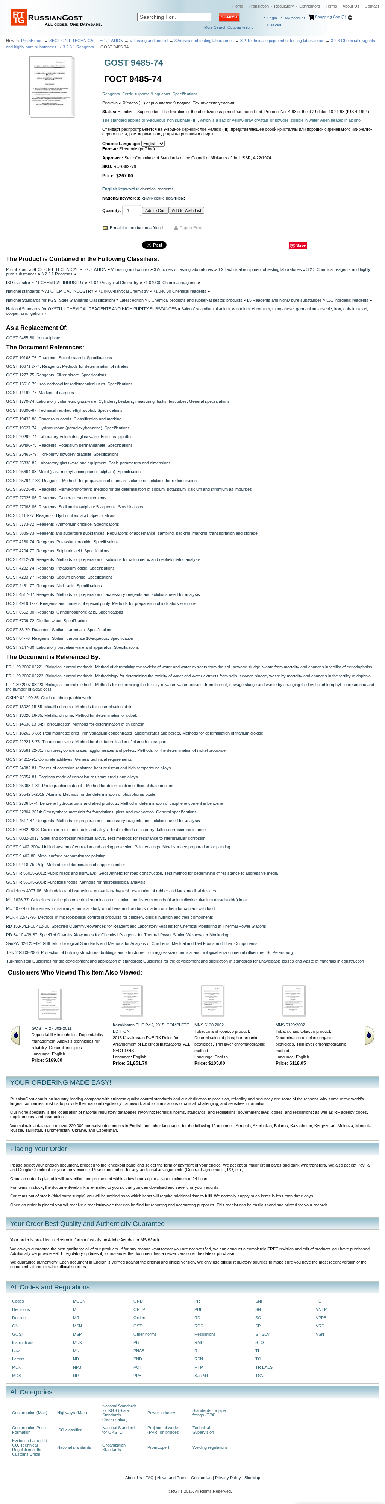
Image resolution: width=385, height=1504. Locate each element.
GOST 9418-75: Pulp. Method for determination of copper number (65, 864)
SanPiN (201, 1375)
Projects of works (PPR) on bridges (163, 1429)
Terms (331, 6)
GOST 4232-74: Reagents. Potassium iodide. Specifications (60, 568)
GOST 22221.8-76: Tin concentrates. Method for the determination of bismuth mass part (86, 741)
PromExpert (32, 40)
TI (257, 1350)
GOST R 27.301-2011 (51, 1028)
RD (197, 1317)
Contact (372, 6)
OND (138, 1301)
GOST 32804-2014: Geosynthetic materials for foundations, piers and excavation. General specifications (101, 812)
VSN (320, 1334)
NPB (77, 1367)
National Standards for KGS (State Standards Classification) (60, 300)
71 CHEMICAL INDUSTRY (59, 282)
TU (318, 1301)
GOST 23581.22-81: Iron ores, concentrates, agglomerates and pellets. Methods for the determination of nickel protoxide (116, 750)
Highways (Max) (72, 1412)
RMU (199, 1342)
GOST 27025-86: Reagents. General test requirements (56, 498)
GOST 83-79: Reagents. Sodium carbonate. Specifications (59, 629)
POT (137, 1367)
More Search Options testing (229, 27)
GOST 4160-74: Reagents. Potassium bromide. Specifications (62, 542)
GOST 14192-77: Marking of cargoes (40, 392)
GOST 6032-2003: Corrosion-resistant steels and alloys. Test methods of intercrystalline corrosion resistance (106, 829)
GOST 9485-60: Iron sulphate (33, 338)
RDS (198, 1326)
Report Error (191, 227)
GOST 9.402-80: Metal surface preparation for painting (55, 856)
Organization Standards (114, 1447)
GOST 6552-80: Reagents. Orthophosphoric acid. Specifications (64, 612)
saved (274, 25)
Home (237, 6)
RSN (198, 1359)
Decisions (21, 1309)
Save (301, 245)
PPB (137, 1375)
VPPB (321, 1317)
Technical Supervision (203, 1429)
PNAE (138, 1350)
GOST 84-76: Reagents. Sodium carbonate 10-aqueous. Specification (69, 638)
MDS (16, 1375)
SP (258, 1326)
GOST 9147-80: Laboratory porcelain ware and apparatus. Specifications (72, 647)
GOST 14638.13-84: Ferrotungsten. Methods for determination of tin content (75, 724)
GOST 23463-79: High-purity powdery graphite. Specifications (62, 454)
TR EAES (264, 1367)
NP (76, 1375)
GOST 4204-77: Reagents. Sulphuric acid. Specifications (57, 551)
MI (75, 1309)
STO (259, 1342)
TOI (258, 1359)
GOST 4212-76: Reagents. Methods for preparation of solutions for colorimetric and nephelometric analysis (103, 559)
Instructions (22, 1342)
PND (137, 1359)
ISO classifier (18, 282)
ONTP (139, 1309)
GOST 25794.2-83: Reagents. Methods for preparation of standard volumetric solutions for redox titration (101, 480)
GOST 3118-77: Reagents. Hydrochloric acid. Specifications (60, 515)
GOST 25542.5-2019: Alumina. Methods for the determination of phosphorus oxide (80, 794)
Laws (17, 1350)
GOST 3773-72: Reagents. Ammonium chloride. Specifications (62, 524)
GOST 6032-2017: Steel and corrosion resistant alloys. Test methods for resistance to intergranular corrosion (105, 838)
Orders (140, 1317)
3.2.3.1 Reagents (78, 47)
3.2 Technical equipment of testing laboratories (282, 40)
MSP (77, 1334)
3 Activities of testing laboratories (204, 40)
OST (137, 1326)
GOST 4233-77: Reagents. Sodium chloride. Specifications (59, 577)
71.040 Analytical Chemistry (113, 282)
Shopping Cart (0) (330, 17)
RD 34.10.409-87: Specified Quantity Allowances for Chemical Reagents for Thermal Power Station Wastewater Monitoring (117, 935)
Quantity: (111, 210)
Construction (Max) (29, 1412)
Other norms (145, 1334)
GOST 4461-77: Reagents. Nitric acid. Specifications (54, 585)
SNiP (259, 1301)
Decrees (20, 1317)
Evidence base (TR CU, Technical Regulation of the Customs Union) (29, 1447)
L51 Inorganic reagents (347, 300)
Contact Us (201, 1477)
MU (76, 1350)
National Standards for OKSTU (34, 309)
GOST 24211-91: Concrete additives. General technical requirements (69, 759)
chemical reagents (157, 189)
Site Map (252, 1477)
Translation (259, 6)
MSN (77, 1326)
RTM (198, 1367)
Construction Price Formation (29, 1429)
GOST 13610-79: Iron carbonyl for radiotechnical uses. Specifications (69, 384)
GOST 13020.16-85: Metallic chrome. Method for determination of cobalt (71, 715)
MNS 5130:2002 (209, 1025)
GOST (18, 1334)
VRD (320, 1326)
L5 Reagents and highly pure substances (284, 300)
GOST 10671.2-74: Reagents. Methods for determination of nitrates (67, 366)
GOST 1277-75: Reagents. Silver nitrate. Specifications (56, 375)
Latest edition (132, 300)
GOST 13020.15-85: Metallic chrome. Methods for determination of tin (69, 706)
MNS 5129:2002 (290, 1025)
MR (76, 1317)
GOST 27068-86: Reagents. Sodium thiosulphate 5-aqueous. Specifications (74, 507)
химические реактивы (163, 198)
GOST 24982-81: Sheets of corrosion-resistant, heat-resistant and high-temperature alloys (88, 768)
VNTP (321, 1309)
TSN (259, 1375)
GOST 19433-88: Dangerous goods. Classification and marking (63, 419)
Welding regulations (210, 1447)
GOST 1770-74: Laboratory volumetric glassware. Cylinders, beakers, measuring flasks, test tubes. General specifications (118, 401)
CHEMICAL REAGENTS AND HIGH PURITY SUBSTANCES (122, 309)
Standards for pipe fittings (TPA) (209, 1412)
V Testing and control (149, 40)
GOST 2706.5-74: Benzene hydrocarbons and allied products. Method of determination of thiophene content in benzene (114, 803)
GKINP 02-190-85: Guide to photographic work (48, 697)
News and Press (172, 1477)
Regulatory (284, 6)
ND (76, 1359)
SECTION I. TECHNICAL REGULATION (86, 40)
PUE (198, 1309)
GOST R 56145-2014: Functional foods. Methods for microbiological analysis (76, 882)
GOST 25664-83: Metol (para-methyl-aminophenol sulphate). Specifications (74, 471)
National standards (23, 291)
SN (258, 1309)
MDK (16, 1367)
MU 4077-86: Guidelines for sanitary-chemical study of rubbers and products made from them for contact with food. (111, 908)
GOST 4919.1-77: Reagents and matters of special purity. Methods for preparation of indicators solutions (101, 603)
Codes (18, 1301)
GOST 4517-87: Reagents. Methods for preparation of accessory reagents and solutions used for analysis (103, 594)
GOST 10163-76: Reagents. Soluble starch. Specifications (59, 357)
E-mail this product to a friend (136, 227)
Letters (18, 1359)
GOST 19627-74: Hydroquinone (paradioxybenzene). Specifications (68, 428)
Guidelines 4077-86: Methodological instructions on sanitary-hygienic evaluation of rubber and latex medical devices (111, 891)
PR (197, 1301)
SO (258, 1317)
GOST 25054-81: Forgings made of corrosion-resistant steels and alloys (72, 777)
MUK (77, 1342)
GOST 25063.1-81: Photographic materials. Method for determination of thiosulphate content (89, 785)
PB (136, 1342)
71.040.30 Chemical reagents (170, 282)
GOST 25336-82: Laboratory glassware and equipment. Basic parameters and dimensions (88, 463)
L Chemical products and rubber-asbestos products (195, 300)
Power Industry (161, 1412)
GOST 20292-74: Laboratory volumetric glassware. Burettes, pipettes (69, 436)
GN (15, 1326)
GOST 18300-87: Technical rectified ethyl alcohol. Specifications (64, 410)
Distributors (309, 6)
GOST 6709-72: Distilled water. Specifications (47, 620)
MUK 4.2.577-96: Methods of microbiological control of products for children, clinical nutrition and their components (109, 917)
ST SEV (262, 1334)
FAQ (150, 1477)
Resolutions (205, 1334)
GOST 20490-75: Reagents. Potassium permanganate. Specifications (69, 445)
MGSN (79, 1301)
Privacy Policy (228, 1477)
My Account (295, 18)
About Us (351, 6)
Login (272, 18)
